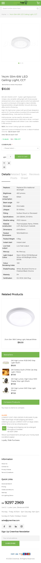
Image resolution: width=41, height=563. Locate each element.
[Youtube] (10, 526)
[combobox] (20, 8)
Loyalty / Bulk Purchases (11, 440)
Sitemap (4, 492)
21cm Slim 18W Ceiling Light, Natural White (20, 339)
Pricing (4, 486)
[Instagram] (21, 526)
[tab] (6, 177)
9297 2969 (13, 502)
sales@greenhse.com (11, 520)
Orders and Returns (7, 489)
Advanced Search (7, 484)
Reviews (34, 174)
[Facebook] (4, 526)
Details (6, 174)
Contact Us (5, 466)
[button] (19, 63)
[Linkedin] (15, 526)
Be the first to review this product (12, 84)
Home (4, 14)
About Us (4, 463)
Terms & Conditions (7, 472)
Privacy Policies (6, 469)
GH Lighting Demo (7, 495)
